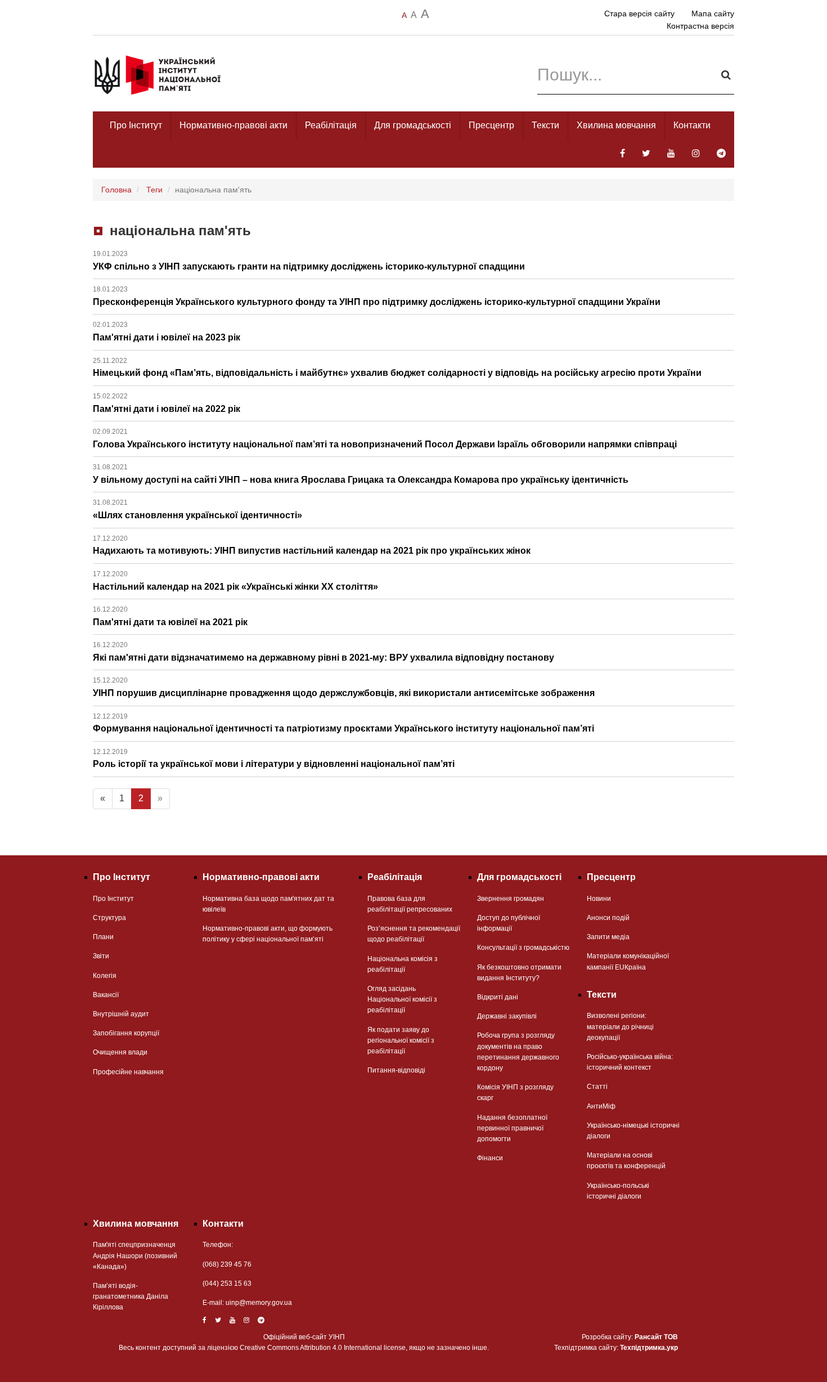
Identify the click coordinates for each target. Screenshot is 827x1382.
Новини (599, 899)
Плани (103, 937)
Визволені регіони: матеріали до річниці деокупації (620, 1026)
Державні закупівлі (507, 1016)
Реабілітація (331, 125)
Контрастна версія (700, 25)
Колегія (104, 976)
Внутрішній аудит (121, 1014)
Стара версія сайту (639, 13)
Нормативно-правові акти (233, 125)
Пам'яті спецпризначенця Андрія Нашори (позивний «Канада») (135, 1255)
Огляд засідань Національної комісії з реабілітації (402, 999)
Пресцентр (491, 125)
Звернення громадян (510, 899)
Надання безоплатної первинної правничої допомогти (512, 1128)
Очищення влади (120, 1052)
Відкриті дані (497, 997)
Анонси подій (608, 918)
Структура (109, 918)
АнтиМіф (601, 1106)
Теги (154, 189)
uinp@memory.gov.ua (259, 1303)
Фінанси (490, 1158)
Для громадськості (412, 125)
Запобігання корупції (126, 1033)
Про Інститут (136, 125)
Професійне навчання (128, 1072)
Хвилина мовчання (616, 125)
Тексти (545, 125)
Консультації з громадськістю (523, 948)
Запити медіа (608, 937)
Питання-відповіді (396, 1070)
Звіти (101, 956)
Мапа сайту (712, 13)
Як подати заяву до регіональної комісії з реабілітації (400, 1040)
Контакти (692, 125)
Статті (597, 1087)
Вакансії (106, 995)
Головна (116, 189)
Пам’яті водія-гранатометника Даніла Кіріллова (130, 1296)
